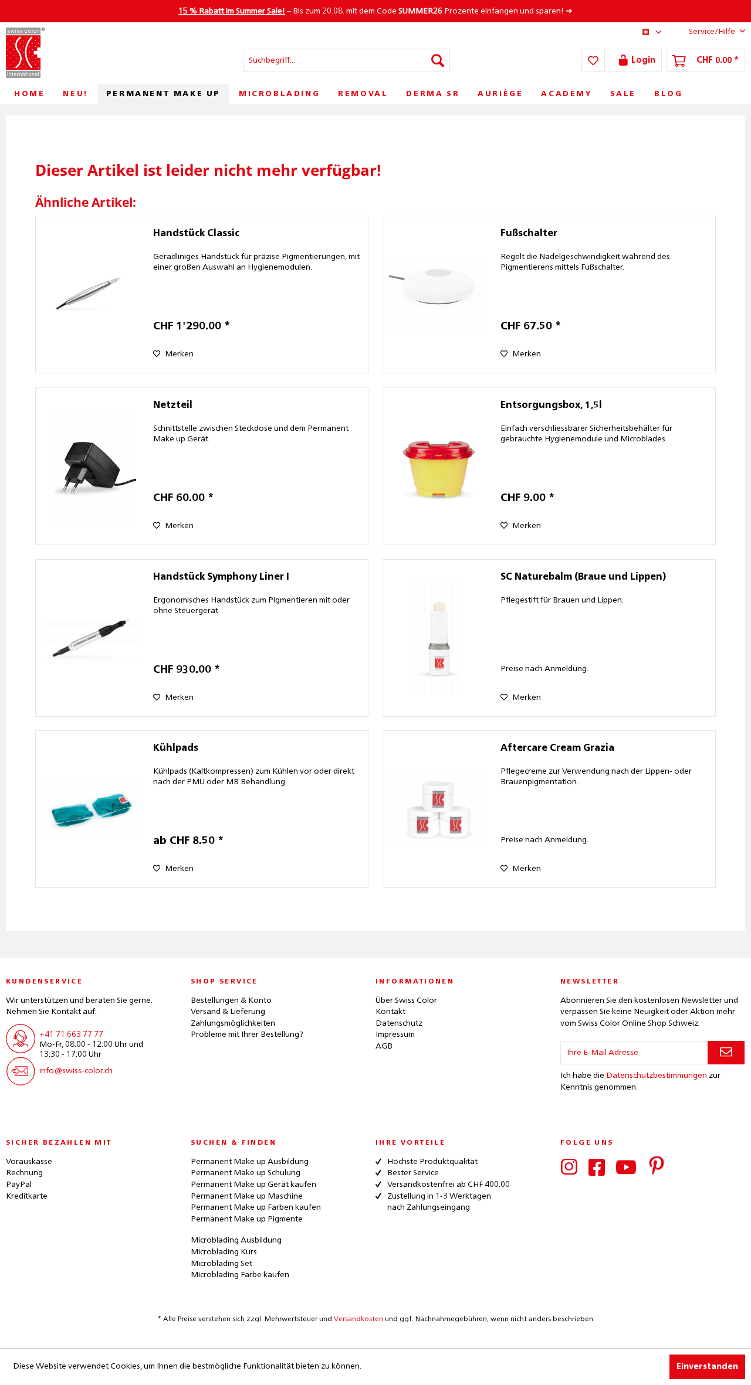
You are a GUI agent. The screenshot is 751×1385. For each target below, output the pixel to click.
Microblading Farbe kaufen (240, 1275)
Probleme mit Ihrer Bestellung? (247, 1034)
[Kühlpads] (91, 809)
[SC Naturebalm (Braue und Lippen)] (439, 638)
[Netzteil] (91, 466)
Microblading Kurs (224, 1252)
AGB (384, 1046)
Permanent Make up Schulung (245, 1173)
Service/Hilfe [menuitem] (712, 32)
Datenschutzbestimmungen (656, 1075)
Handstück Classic (196, 234)
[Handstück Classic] (91, 294)
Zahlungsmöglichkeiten (233, 1023)
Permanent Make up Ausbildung (250, 1162)
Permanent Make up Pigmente (247, 1219)
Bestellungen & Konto (231, 1000)
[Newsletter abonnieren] (726, 1052)
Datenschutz (399, 1023)
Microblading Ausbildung (236, 1240)
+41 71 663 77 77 (71, 1034)
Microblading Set (221, 1264)
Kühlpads (175, 748)
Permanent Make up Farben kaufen (256, 1207)
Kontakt (390, 1012)
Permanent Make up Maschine (247, 1196)
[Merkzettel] (593, 60)
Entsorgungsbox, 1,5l (551, 405)
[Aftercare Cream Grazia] (439, 809)
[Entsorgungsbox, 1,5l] (439, 466)
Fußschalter (528, 234)
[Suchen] (437, 60)
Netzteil (172, 405)
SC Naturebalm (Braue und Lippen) (583, 577)
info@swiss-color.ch (76, 1071)
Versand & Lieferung (228, 1012)
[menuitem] (346, 60)
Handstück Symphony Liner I (221, 577)
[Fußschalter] (439, 294)
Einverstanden (707, 1367)
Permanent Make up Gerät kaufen (253, 1184)
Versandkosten (358, 1319)
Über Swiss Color (406, 1000)
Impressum (395, 1034)
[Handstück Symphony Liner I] (91, 638)
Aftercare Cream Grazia (557, 748)
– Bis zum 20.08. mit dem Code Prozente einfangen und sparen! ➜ (375, 11)
